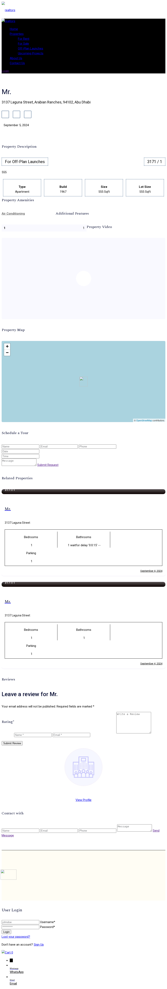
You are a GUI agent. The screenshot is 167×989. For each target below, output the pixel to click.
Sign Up (39, 944)
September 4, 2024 (151, 570)
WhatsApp (17, 972)
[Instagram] (151, 875)
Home (14, 29)
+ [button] (7, 346)
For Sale (23, 43)
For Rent (23, 39)
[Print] (27, 114)
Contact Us (17, 63)
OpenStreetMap (144, 420)
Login (5, 71)
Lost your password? (16, 936)
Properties (17, 34)
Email (13, 983)
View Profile (83, 800)
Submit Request (47, 465)
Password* (47, 927)
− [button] (7, 352)
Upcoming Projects (30, 53)
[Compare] (16, 114)
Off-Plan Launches (30, 48)
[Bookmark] (5, 114)
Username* (47, 922)
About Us (16, 58)
